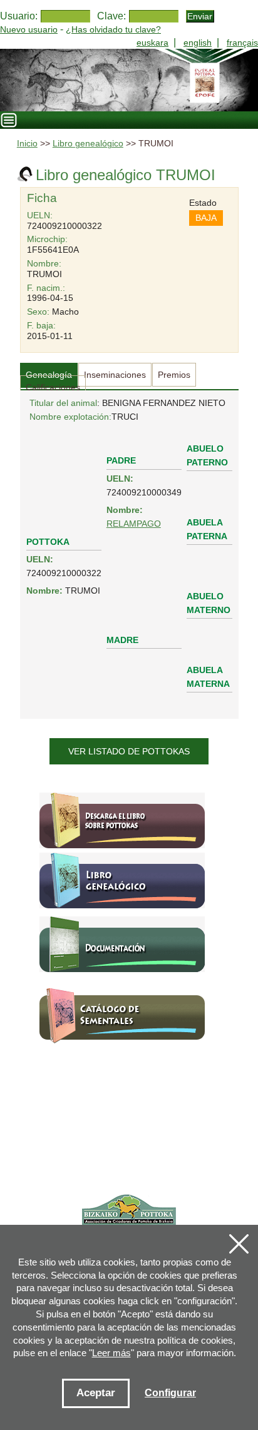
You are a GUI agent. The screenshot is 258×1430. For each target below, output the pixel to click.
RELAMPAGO (133, 524)
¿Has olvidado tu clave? (113, 29)
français (242, 43)
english (197, 43)
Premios (174, 375)
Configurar (170, 1392)
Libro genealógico (88, 143)
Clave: (111, 16)
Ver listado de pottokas (129, 751)
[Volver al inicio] (129, 80)
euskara (152, 43)
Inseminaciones (115, 375)
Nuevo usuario (29, 29)
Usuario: (19, 16)
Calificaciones (53, 387)
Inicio (27, 143)
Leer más (111, 1352)
